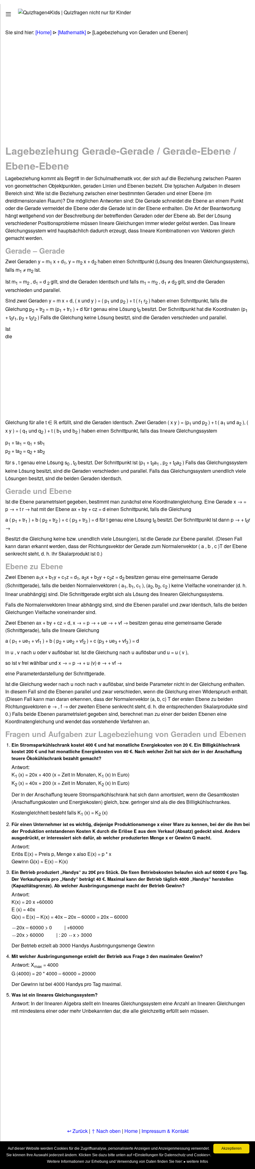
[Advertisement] (121, 85)
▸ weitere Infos (196, 1161)
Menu (16, 12)
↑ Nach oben (106, 1130)
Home (131, 1130)
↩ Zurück (77, 1130)
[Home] (43, 32)
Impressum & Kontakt (164, 1130)
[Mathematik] (72, 32)
